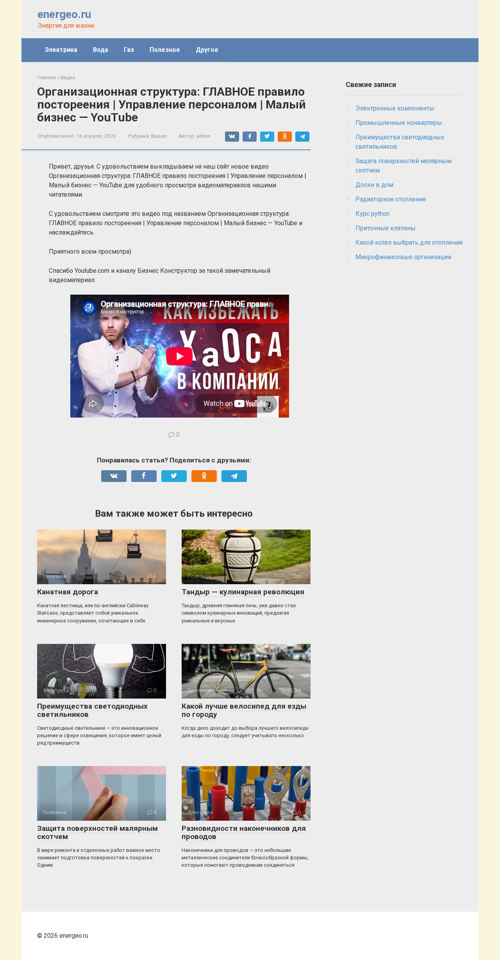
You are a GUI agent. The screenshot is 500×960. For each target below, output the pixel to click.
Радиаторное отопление (390, 199)
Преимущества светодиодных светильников (92, 710)
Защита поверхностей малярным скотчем (97, 832)
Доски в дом (374, 184)
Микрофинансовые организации (403, 257)
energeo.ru (64, 14)
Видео (159, 136)
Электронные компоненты (394, 108)
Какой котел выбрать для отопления (408, 242)
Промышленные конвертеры (398, 122)
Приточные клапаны (385, 228)
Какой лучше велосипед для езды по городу (244, 710)
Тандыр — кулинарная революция (243, 591)
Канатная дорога (67, 591)
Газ (129, 49)
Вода (100, 49)
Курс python (372, 213)
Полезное (165, 49)
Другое (207, 49)
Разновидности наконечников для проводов (244, 832)
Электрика (61, 49)
